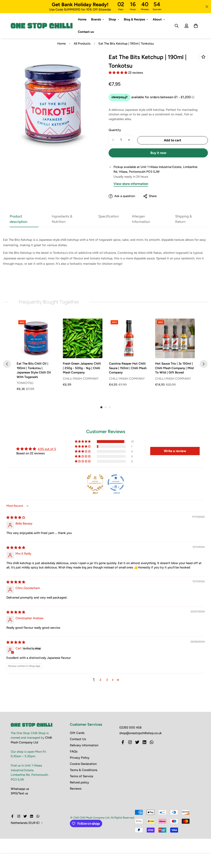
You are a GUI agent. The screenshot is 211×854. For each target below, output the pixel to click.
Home (82, 19)
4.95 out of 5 (47, 449)
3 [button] (107, 680)
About (157, 19)
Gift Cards (77, 733)
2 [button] (100, 680)
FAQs (73, 751)
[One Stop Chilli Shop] (42, 26)
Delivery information (84, 745)
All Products (82, 43)
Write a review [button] (175, 451)
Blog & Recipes (134, 19)
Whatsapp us (20, 789)
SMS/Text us (19, 793)
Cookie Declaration (83, 764)
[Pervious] (7, 364)
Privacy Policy (79, 758)
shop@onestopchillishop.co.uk (140, 733)
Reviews (75, 788)
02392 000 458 (130, 727)
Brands (96, 19)
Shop (112, 19)
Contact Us (78, 739)
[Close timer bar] (207, 6)
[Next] (203, 364)
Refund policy (79, 782)
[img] (15, 517)
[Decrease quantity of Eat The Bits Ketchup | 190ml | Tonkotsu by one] (113, 140)
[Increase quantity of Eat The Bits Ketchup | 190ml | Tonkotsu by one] (129, 140)
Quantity (115, 130)
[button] (118, 72)
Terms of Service (81, 776)
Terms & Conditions (83, 770)
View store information (131, 184)
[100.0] (116, 482)
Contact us (86, 32)
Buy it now (158, 153)
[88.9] (95, 482)
